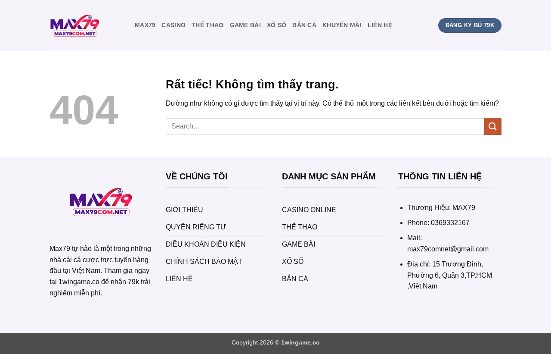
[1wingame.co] (86, 25)
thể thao (207, 25)
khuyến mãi (342, 25)
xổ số (276, 25)
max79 (145, 25)
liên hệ (380, 25)
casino (173, 25)
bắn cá (304, 25)
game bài (245, 25)
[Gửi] (492, 126)
